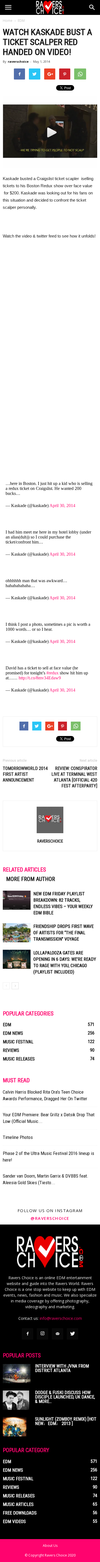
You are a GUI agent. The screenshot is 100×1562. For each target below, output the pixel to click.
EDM (21, 20)
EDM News (13, 1033)
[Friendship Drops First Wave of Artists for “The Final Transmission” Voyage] (17, 932)
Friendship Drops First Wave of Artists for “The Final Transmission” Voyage (63, 933)
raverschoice (18, 61)
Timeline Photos (18, 1137)
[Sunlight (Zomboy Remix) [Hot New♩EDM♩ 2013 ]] (14, 1426)
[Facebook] (27, 1333)
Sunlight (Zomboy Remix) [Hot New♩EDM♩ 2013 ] (65, 1421)
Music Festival (18, 1041)
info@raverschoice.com (61, 1318)
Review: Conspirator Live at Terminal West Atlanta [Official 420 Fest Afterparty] (74, 777)
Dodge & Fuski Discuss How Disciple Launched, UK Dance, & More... (65, 1397)
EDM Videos (14, 1521)
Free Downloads (20, 1513)
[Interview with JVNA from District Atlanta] (17, 1373)
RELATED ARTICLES (24, 869)
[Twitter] (72, 1333)
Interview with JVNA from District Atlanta (62, 1368)
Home (7, 20)
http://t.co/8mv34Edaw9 (40, 678)
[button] (92, 7)
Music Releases (19, 1059)
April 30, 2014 (62, 505)
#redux (52, 673)
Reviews (11, 1050)
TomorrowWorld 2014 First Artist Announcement (25, 774)
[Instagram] (42, 1333)
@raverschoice (50, 1218)
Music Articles (18, 1504)
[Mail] (57, 1333)
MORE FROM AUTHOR (30, 879)
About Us (50, 1545)
